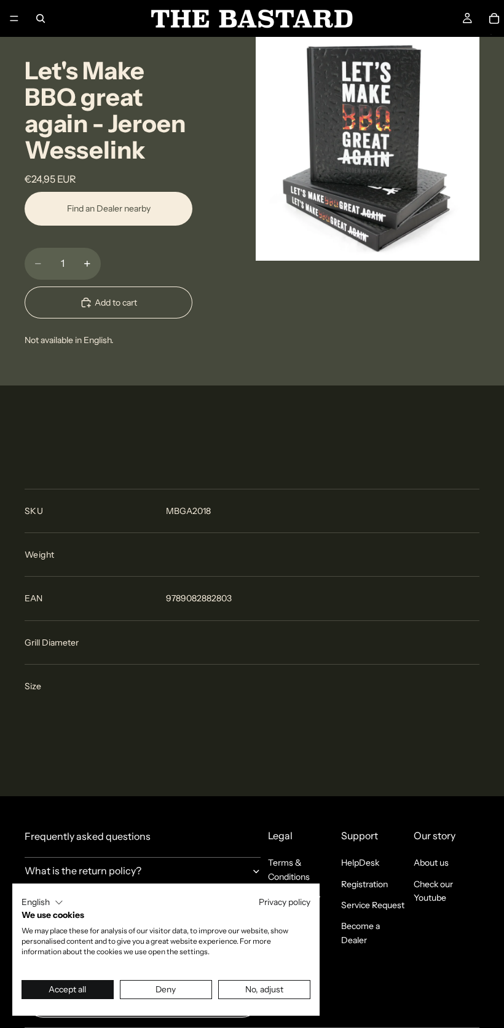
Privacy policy (284, 902)
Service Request (372, 905)
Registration (364, 884)
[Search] (40, 18)
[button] (42, 902)
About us (431, 862)
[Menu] (14, 18)
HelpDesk (360, 862)
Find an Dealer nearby (109, 208)
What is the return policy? (83, 870)
